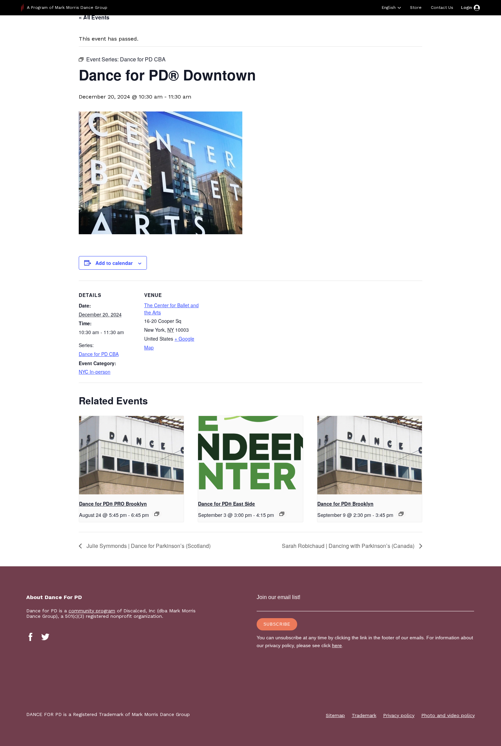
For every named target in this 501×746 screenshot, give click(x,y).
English (389, 7)
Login (466, 7)
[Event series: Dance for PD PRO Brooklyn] (156, 514)
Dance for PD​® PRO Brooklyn (113, 503)
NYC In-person (94, 371)
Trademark (364, 715)
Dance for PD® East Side (226, 503)
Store (416, 7)
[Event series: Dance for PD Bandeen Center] (281, 514)
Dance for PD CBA (99, 353)
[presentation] (131, 455)
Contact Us (442, 7)
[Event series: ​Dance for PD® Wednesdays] (401, 514)
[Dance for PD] (64, 32)
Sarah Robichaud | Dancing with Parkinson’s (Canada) (349, 546)
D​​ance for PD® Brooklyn (345, 503)
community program (92, 610)
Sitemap (335, 715)
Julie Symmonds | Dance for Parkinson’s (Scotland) (148, 546)
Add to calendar (114, 262)
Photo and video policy (448, 715)
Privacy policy (398, 715)
